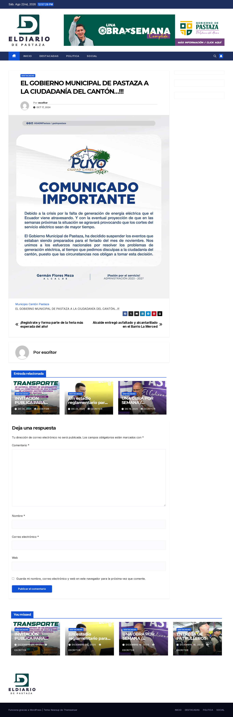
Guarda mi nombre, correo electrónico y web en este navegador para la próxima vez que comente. (80, 578)
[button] (215, 56)
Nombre (18, 515)
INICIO (27, 56)
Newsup (55, 709)
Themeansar (70, 709)
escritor (42, 102)
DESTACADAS (49, 56)
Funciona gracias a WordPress (25, 709)
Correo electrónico (25, 536)
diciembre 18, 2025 (192, 644)
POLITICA (72, 56)
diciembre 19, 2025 (138, 644)
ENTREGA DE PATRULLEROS (191, 636)
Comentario (20, 445)
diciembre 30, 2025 (30, 644)
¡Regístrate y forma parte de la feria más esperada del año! (51, 325)
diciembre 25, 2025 (84, 644)
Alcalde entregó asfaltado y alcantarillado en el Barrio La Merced (125, 325)
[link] (32, 304)
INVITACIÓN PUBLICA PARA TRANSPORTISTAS (33, 402)
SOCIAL (92, 56)
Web (15, 557)
